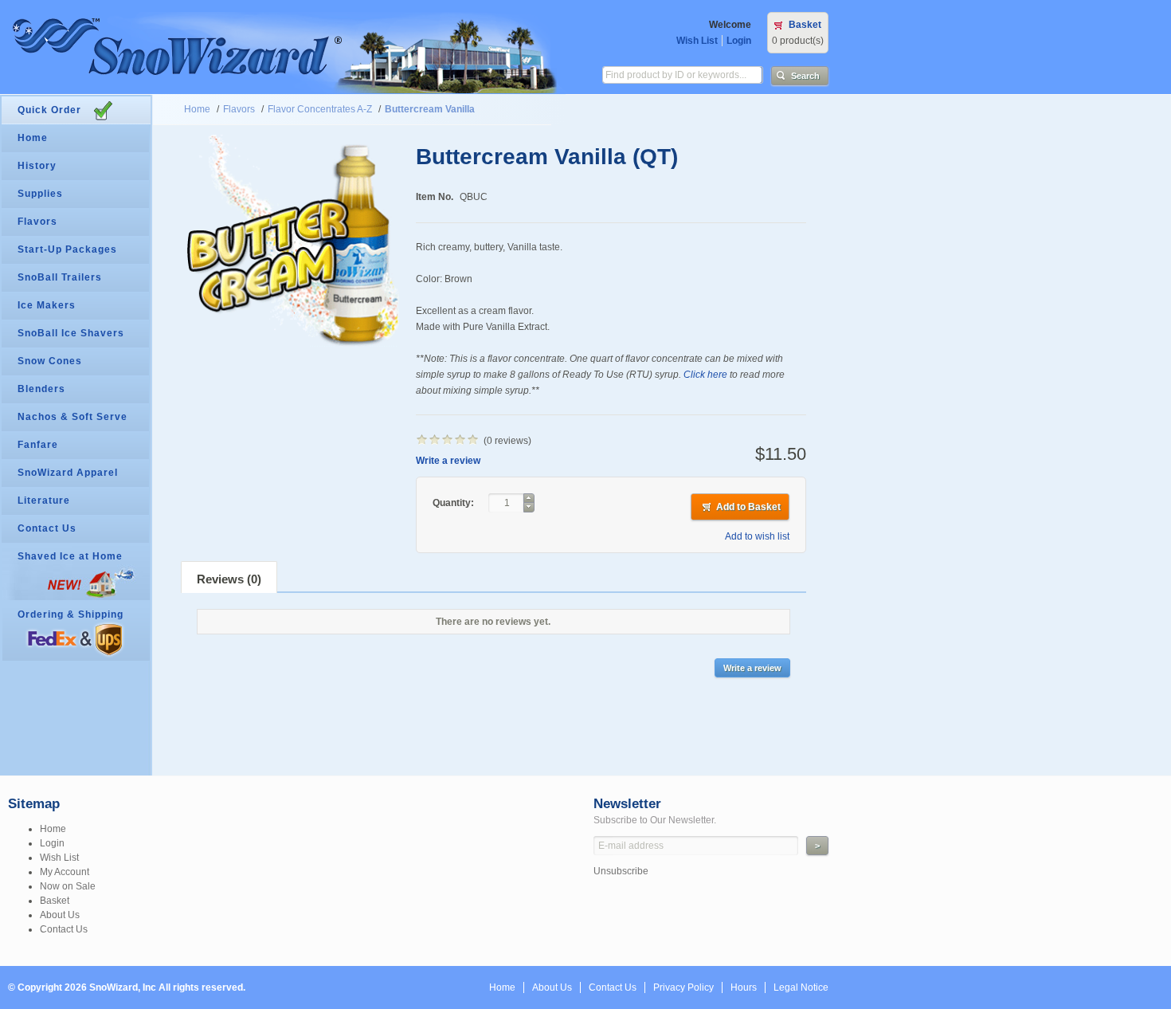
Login (738, 40)
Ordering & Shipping (70, 614)
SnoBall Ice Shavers (71, 333)
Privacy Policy (683, 987)
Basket (805, 24)
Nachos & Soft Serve (72, 416)
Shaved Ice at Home (70, 556)
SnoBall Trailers (60, 277)
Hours (743, 987)
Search (805, 75)
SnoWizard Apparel (68, 472)
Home (197, 109)
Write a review (448, 460)
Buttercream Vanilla (430, 109)
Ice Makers (47, 305)
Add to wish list (757, 536)
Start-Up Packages (67, 249)
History (37, 165)
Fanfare (38, 444)
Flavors (239, 109)
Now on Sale (68, 886)
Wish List (697, 40)
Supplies (40, 193)
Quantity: (454, 502)
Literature (44, 500)
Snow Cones (50, 361)
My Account (64, 871)
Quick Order (49, 110)
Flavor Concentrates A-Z (320, 109)
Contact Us (47, 528)
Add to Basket (748, 506)
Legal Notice (800, 987)
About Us (60, 915)
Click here (705, 374)
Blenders (41, 389)
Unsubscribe (620, 871)
